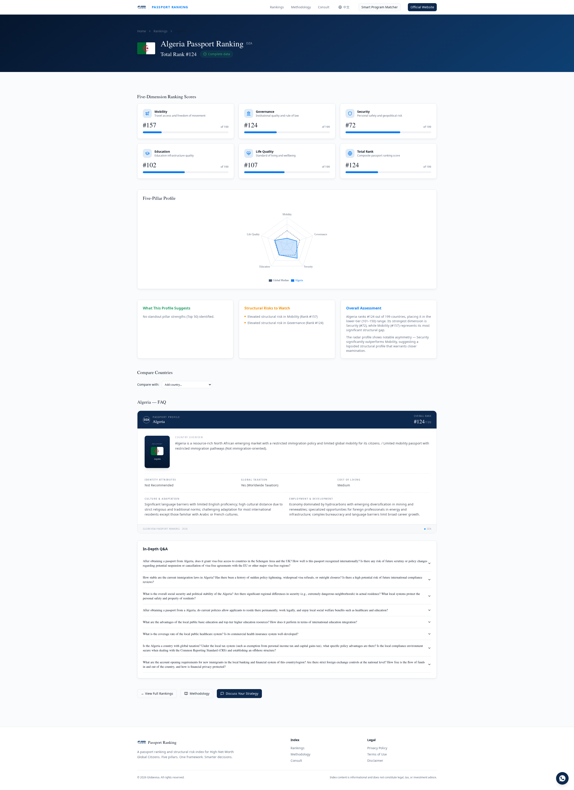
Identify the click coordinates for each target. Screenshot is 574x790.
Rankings (277, 7)
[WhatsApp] (562, 778)
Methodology (301, 7)
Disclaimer (375, 760)
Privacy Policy (377, 748)
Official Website (422, 7)
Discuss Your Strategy (242, 693)
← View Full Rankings (157, 693)
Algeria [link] (180, 31)
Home (141, 31)
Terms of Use (377, 754)
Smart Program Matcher (379, 7)
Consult (323, 7)
